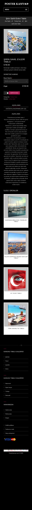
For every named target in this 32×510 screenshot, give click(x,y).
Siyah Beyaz (8, 387)
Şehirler (7, 357)
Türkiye (7, 391)
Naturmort (8, 383)
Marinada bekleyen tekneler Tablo (16, 220)
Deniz (6, 369)
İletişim (7, 418)
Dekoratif (7, 395)
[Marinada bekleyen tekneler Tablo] (16, 206)
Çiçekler (7, 365)
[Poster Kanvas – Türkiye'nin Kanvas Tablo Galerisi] (16, 4)
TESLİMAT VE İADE (9, 429)
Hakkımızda (8, 410)
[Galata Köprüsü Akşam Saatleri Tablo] (16, 243)
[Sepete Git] (27, 3)
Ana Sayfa (7, 21)
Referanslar (8, 414)
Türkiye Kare (17, 21)
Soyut (6, 361)
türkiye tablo (12, 99)
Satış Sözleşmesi (9, 433)
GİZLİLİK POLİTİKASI (9, 425)
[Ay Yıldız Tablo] (16, 279)
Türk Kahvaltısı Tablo (16, 328)
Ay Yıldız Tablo (16, 293)
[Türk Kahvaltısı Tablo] (16, 315)
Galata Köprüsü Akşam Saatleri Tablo (16, 257)
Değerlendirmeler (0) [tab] (16, 109)
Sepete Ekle (14, 93)
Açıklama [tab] (16, 105)
